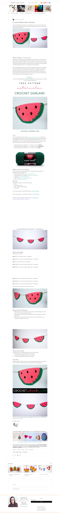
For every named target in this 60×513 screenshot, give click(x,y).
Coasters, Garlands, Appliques (39, 13)
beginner (14, 449)
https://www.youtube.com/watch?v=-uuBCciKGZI (21, 199)
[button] (50, 13)
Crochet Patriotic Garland (44, 474)
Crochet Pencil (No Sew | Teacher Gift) (28, 475)
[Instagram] (46, 2)
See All (51, 463)
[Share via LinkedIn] (17, 455)
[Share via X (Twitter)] (15, 455)
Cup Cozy (22, 13)
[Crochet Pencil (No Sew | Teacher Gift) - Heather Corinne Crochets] (30, 469)
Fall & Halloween (29, 13)
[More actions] (46, 19)
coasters (27, 449)
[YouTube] (44, 2)
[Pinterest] (45, 2)
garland (23, 449)
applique (19, 449)
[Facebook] (49, 2)
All (8, 13)
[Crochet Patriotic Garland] (45, 469)
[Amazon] (48, 2)
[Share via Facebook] (13, 455)
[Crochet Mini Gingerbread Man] (15, 469)
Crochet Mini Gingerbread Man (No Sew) (14, 475)
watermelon (31, 449)
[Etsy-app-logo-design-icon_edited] (41, 2)
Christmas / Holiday (14, 13)
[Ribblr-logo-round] (42, 2)
